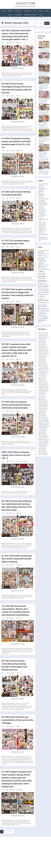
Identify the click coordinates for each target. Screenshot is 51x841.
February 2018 (42, 454)
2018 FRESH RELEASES (9, 73)
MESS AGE (41, 209)
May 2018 (41, 449)
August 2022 (42, 374)
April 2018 (41, 451)
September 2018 (42, 444)
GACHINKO (41, 201)
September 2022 (43, 372)
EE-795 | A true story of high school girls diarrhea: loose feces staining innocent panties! (44, 87)
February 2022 (42, 383)
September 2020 (43, 408)
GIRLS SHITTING (28, 228)
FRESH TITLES (18, 11)
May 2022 (41, 378)
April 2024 (41, 344)
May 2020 (41, 414)
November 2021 (42, 387)
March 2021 (41, 399)
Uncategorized (42, 237)
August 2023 (42, 356)
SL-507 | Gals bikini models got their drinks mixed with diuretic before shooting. (17, 559)
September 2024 (43, 337)
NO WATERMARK (26, 229)
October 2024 (42, 335)
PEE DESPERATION (12, 182)
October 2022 (42, 371)
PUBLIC (3, 707)
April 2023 (41, 362)
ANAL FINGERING (19, 756)
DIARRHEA (17, 228)
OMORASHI (11, 391)
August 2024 (42, 338)
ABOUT (41, 14)
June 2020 (41, 412)
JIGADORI (12, 650)
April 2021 (41, 398)
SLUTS (40, 233)
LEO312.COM (25, 3)
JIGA (20, 618)
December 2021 (42, 386)
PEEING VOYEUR (12, 74)
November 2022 (42, 369)
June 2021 (41, 395)
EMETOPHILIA (18, 491)
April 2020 (41, 415)
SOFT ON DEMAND (43, 234)
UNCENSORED (18, 14)
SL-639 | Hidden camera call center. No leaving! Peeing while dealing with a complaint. (44, 140)
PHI (20, 726)
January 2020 (42, 420)
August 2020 (42, 409)
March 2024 (41, 346)
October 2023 (42, 353)
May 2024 (41, 343)
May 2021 (41, 396)
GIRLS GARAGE (42, 203)
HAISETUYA (41, 204)
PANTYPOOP (11, 129)
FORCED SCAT (22, 332)
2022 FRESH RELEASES (9, 126)
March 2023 (41, 363)
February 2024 (42, 347)
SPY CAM (29, 74)
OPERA (40, 212)
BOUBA (40, 191)
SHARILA (21, 565)
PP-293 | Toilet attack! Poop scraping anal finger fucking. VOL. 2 (44, 74)
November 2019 (42, 423)
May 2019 (41, 432)
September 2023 (43, 354)
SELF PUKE (15, 493)
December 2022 (42, 368)
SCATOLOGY (27, 11)
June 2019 (41, 430)
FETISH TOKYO (42, 199)
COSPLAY (23, 73)
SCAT (16, 129)
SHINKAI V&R (42, 230)
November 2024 (42, 334)
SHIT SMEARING (20, 761)
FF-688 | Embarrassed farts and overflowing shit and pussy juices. (44, 50)
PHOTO (40, 218)
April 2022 (41, 380)
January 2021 (42, 402)
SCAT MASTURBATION (7, 651)
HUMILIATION (15, 127)
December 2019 (42, 421)
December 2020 (42, 403)
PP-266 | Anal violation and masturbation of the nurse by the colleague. (17, 720)
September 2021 (42, 390)
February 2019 (42, 436)
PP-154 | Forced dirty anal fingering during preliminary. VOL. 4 (44, 112)
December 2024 (42, 332)
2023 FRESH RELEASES (45, 257)
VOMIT (40, 11)
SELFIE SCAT (23, 651)
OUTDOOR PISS (41, 289)
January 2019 (42, 438)
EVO (20, 42)
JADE (40, 206)
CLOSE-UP (17, 73)
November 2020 (42, 405)
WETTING (18, 392)
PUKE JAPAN (42, 222)
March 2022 (41, 381)
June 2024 (41, 341)
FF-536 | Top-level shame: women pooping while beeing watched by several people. (16, 405)
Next (10, 831)
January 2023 (42, 366)
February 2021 (42, 401)
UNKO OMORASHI (28, 130)
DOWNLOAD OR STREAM (17, 69)
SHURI (40, 231)
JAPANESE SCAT (23, 127)
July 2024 (41, 340)
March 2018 (41, 452)
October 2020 (42, 406)
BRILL (40, 193)
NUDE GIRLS (40, 287)
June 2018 (41, 448)
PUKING (10, 493)
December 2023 (42, 350)
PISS (35, 11)
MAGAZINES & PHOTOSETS (30, 14)
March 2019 (41, 435)
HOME (3, 11)
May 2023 (41, 360)
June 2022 (41, 377)
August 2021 (42, 392)
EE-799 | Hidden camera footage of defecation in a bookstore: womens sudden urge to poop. (44, 125)
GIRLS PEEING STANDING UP (22, 820)
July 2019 (41, 429)
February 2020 (42, 418)
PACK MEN (41, 215)
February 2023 (42, 365)
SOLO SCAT (4, 130)
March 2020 (41, 417)
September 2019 (42, 426)
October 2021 (42, 389)
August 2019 (42, 427)
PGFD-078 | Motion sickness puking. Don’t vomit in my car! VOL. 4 (16, 455)
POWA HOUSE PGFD (23, 461)
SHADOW (41, 227)
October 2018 (42, 442)
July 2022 (41, 375)
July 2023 (41, 357)
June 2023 (41, 359)
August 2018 (42, 445)
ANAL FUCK (27, 756)
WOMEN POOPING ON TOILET (25, 232)
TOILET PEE (4, 76)
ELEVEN (41, 196)
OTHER (20, 150)
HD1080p (10, 14)
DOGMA (40, 194)
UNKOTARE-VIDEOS (43, 239)
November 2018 (42, 441)
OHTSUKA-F (41, 210)
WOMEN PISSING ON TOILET (14, 76)
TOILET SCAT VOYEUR (18, 130)
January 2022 (42, 384)
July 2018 (41, 447)
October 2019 (42, 424)
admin (3, 42)
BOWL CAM (18, 277)
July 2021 (41, 393)
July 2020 (41, 411)
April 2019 (41, 433)
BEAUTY (41, 187)
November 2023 (42, 352)
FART (27, 126)
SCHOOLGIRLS (23, 74)
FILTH (20, 246)
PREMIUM (10, 11)
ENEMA (47, 11)
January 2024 (42, 349)
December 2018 (42, 439)
